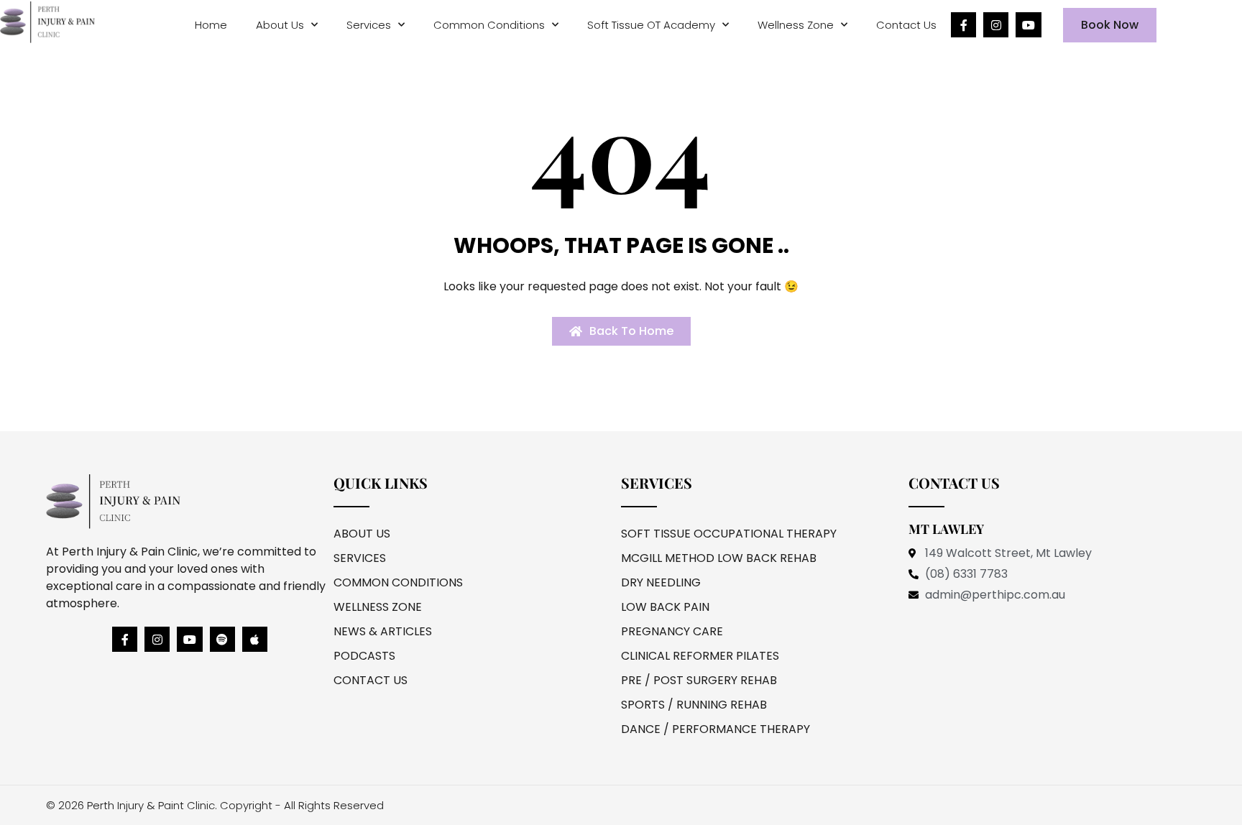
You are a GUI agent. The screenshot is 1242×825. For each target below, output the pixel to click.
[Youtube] (1028, 24)
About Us (280, 24)
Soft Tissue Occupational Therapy (729, 533)
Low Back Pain (665, 607)
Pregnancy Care (672, 631)
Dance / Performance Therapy (715, 729)
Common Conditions (489, 24)
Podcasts (364, 655)
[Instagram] (995, 24)
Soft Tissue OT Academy (651, 24)
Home (211, 24)
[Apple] (254, 639)
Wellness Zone (796, 24)
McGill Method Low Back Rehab (718, 558)
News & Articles (383, 631)
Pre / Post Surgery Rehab (699, 680)
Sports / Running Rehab (694, 704)
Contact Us (906, 24)
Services (368, 24)
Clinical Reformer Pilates (700, 655)
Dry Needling (661, 582)
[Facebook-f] (963, 24)
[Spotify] (222, 639)
